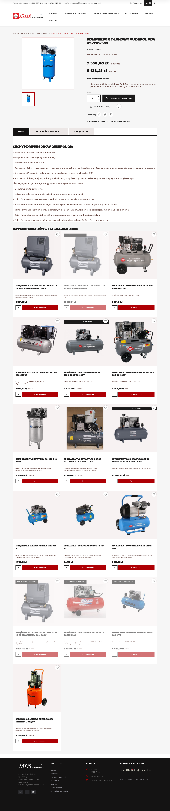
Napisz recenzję (95, 49)
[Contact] (27, 792)
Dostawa (54, 770)
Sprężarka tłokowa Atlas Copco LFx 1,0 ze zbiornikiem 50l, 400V (36, 287)
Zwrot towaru (56, 788)
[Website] (20, 792)
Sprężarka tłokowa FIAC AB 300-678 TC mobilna (84, 633)
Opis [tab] (21, 131)
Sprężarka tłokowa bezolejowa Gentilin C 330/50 (34, 720)
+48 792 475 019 (35, 3)
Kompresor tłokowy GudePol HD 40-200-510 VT (36, 373)
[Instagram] (33, 792)
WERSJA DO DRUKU (120, 121)
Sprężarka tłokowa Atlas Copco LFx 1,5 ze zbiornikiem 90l (84, 287)
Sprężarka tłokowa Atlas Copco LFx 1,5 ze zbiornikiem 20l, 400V (36, 633)
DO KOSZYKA (41, 307)
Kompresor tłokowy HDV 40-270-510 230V (36, 460)
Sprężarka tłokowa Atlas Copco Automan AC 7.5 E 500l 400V (130, 460)
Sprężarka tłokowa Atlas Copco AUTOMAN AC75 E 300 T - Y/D (82, 460)
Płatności (54, 774)
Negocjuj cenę (100, 106)
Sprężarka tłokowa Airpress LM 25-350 (132, 547)
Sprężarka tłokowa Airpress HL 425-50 (84, 547)
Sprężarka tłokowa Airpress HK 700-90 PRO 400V (133, 373)
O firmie (54, 784)
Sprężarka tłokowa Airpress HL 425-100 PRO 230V (133, 287)
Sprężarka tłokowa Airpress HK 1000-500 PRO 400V (82, 373)
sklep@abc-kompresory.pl (89, 3)
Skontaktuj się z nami (59, 791)
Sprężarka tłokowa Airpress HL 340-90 (36, 547)
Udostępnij (99, 114)
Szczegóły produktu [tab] (49, 131)
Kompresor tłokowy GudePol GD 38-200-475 (132, 633)
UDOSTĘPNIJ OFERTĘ (97, 121)
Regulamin (55, 781)
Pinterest (111, 114)
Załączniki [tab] (81, 131)
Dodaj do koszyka (119, 98)
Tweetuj (105, 114)
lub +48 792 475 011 (53, 3)
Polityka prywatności (59, 777)
